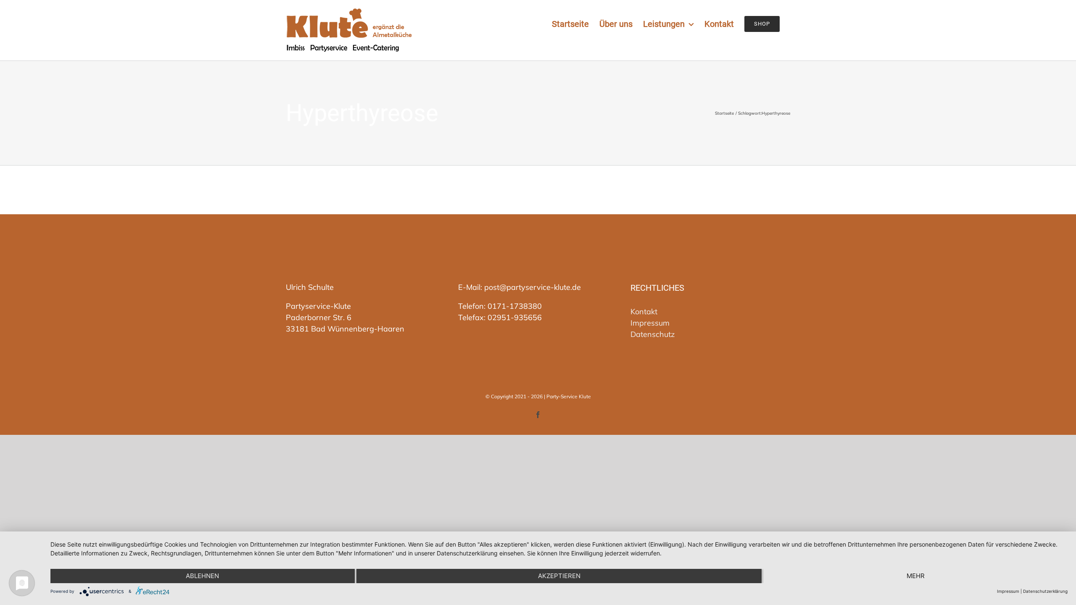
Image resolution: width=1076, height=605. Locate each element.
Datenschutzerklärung (1045, 591)
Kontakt (643, 311)
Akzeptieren (559, 576)
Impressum (650, 323)
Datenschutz (652, 334)
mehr (916, 576)
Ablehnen (202, 576)
